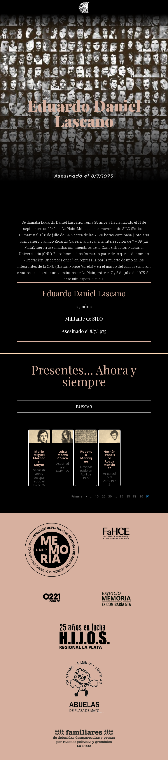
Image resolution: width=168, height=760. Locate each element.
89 (134, 496)
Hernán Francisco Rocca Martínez (109, 459)
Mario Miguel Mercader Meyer (39, 458)
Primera (76, 496)
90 (141, 496)
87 (121, 496)
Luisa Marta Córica (62, 454)
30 (110, 496)
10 (97, 496)
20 (103, 496)
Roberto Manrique (86, 456)
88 (128, 496)
